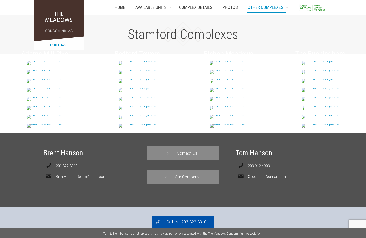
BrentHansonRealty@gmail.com (81, 176)
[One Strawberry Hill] (46, 126)
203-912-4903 (259, 166)
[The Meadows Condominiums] (59, 25)
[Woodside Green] (320, 126)
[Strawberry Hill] (137, 126)
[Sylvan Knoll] (229, 126)
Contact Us (324, 7)
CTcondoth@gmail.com (267, 176)
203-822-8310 (67, 166)
